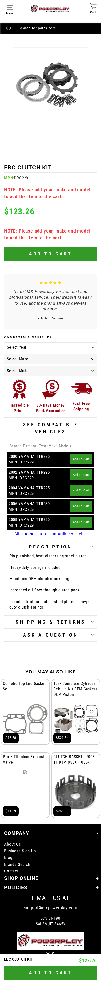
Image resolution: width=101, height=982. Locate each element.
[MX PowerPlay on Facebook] (52, 954)
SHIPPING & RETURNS (51, 622)
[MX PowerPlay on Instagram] (48, 954)
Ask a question (50, 635)
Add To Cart (81, 459)
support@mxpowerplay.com (50, 907)
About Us (12, 844)
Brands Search (17, 864)
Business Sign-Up (20, 851)
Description (50, 547)
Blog (8, 857)
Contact (11, 871)
